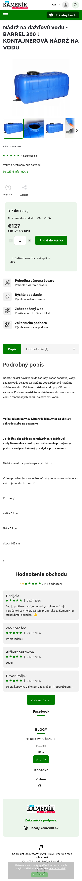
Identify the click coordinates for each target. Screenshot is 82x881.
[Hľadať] (75, 5)
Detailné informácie (15, 171)
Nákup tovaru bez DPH (41, 738)
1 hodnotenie (29, 155)
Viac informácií (57, 868)
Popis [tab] (12, 349)
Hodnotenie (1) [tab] (37, 349)
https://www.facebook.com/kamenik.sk (39, 786)
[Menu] (6, 15)
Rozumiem (39, 874)
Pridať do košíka (51, 240)
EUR (54, 5)
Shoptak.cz (56, 861)
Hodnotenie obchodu (41, 574)
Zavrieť (66, 201)
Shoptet (35, 861)
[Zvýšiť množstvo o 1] (29, 240)
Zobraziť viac (41, 700)
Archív (41, 759)
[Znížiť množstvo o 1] (11, 240)
